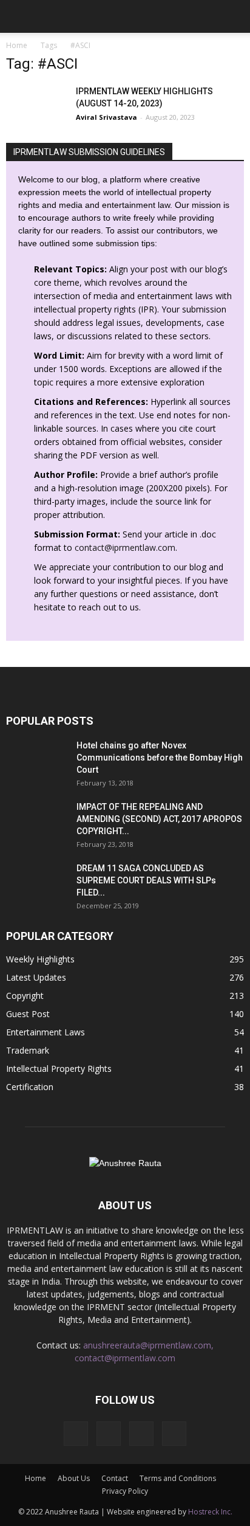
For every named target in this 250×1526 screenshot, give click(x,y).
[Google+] (108, 1433)
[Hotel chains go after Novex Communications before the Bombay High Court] (36, 760)
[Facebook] (76, 1433)
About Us (74, 1478)
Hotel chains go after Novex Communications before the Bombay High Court (159, 758)
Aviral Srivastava (106, 117)
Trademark (27, 1050)
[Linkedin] (141, 1433)
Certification (29, 1087)
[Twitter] (174, 1433)
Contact (114, 1478)
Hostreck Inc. (210, 1512)
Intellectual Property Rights (59, 1068)
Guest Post (28, 1014)
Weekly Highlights (40, 959)
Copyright (25, 995)
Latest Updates (36, 977)
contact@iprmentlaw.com (125, 547)
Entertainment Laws (45, 1032)
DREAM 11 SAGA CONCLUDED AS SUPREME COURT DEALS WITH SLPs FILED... (146, 880)
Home (16, 45)
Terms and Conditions (178, 1478)
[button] (233, 16)
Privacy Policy (125, 1491)
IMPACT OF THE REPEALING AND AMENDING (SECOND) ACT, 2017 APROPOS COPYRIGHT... (159, 819)
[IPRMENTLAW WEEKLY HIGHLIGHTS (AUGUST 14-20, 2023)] (36, 106)
